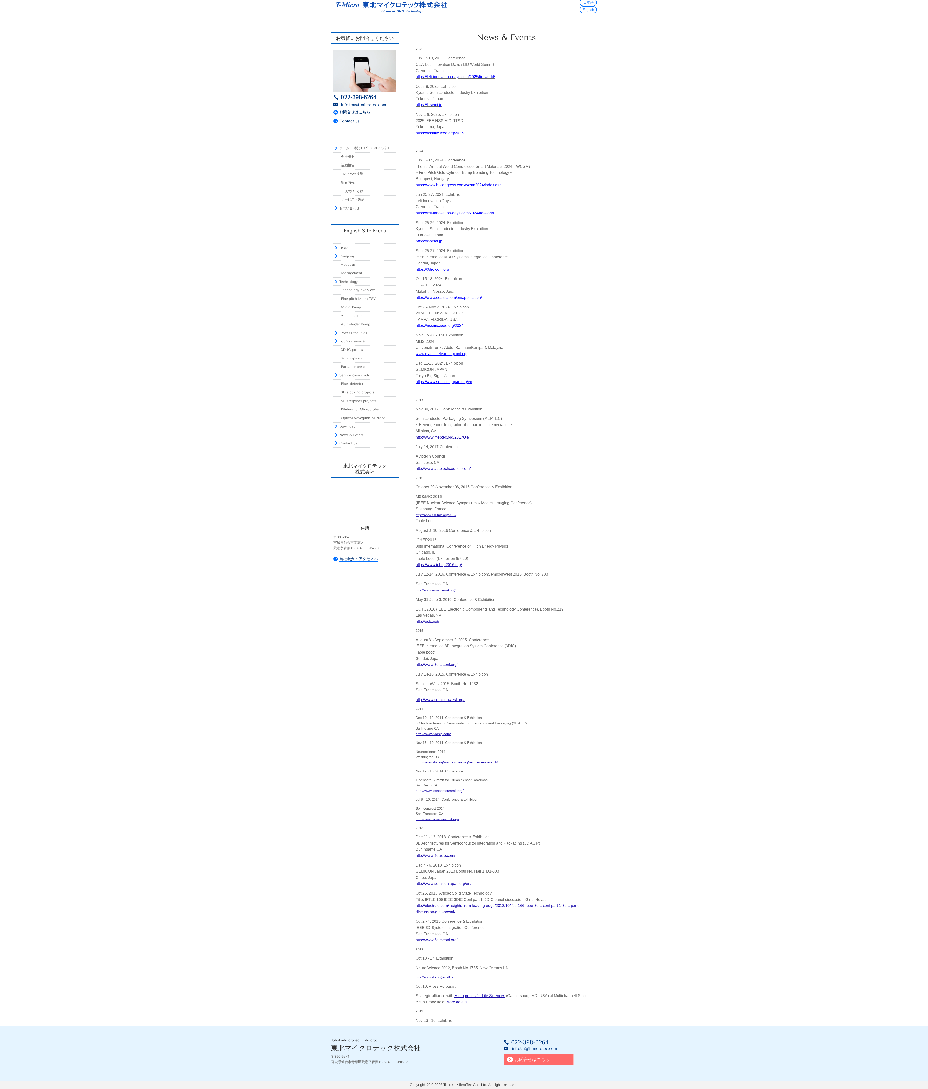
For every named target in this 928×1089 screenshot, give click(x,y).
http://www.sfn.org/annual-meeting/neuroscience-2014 (457, 762)
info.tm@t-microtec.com (363, 104)
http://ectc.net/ (427, 622)
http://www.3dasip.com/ (433, 734)
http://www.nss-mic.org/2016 (436, 515)
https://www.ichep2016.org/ (439, 565)
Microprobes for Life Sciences (479, 996)
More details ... (458, 1002)
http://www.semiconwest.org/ (436, 590)
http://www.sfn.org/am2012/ (435, 977)
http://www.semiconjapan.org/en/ (443, 884)
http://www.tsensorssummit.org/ (440, 791)
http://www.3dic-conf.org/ (436, 665)
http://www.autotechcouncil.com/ (443, 469)
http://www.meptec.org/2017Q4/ (442, 437)
